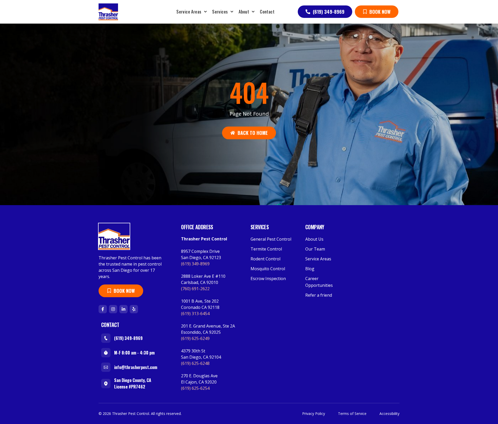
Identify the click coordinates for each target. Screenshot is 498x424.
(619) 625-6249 (195, 338)
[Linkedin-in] (123, 309)
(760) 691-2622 (195, 288)
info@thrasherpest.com (135, 367)
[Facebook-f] (103, 309)
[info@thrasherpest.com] (105, 367)
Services (220, 11)
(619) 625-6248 (195, 363)
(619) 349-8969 (128, 338)
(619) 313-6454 (195, 313)
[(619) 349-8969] (105, 338)
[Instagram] (113, 309)
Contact (267, 11)
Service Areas (188, 11)
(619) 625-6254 (195, 388)
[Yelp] (134, 309)
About (244, 11)
